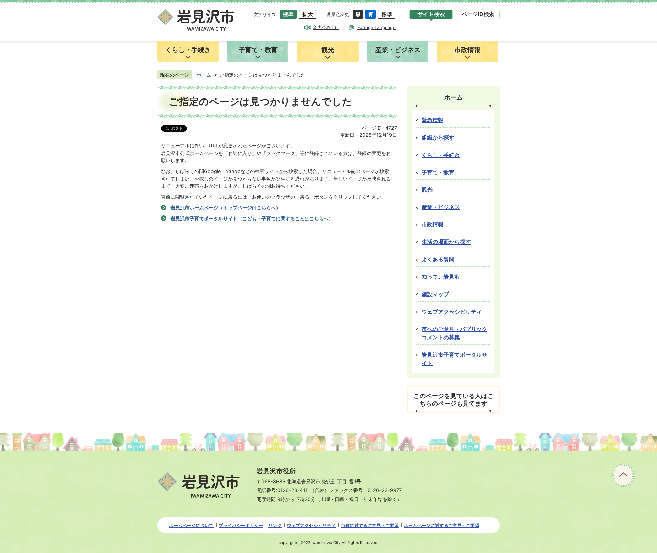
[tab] (431, 14)
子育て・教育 (438, 172)
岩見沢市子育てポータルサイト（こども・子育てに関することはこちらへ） (251, 218)
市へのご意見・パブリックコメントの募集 (454, 333)
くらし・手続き (441, 155)
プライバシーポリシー (241, 525)
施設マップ (435, 294)
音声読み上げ (326, 27)
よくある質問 (438, 259)
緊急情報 (432, 120)
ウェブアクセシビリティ (452, 311)
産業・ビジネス (441, 207)
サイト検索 (431, 14)
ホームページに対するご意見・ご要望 (441, 525)
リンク (275, 525)
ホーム (204, 75)
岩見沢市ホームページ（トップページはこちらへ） (225, 207)
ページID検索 (478, 14)
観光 (427, 189)
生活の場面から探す (446, 242)
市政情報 (432, 224)
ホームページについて (191, 525)
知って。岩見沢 (441, 277)
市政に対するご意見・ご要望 (370, 525)
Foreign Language (376, 27)
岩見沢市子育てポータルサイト (454, 359)
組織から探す (438, 137)
